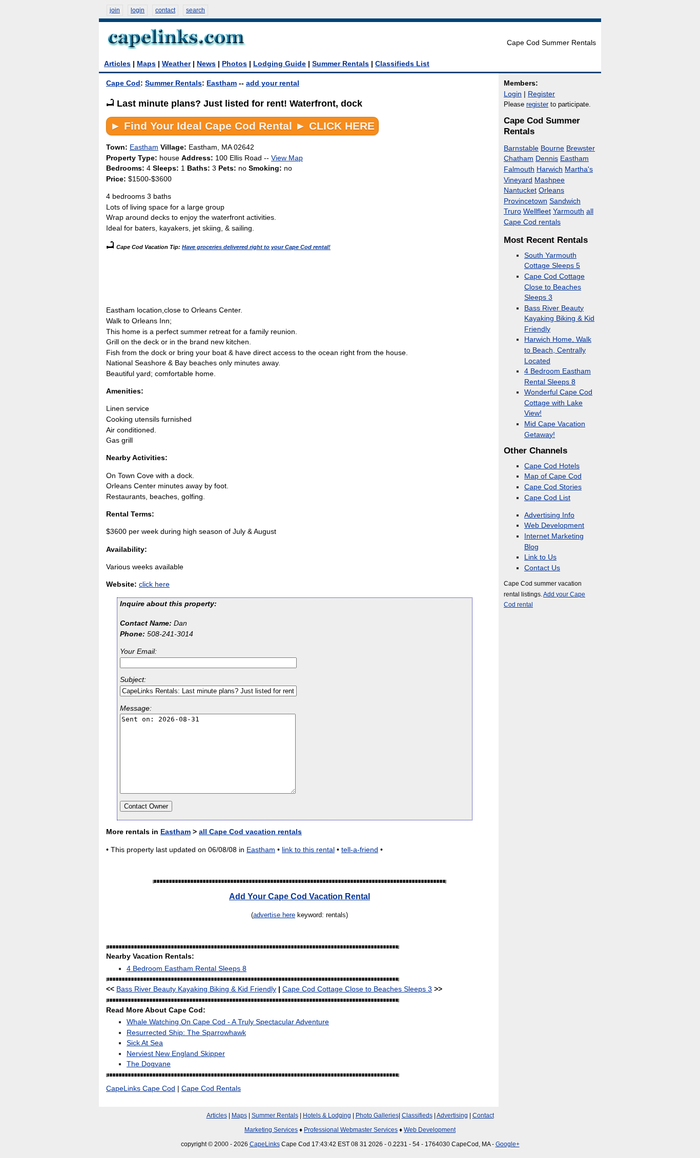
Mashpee (549, 180)
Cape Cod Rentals (211, 1088)
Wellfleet (537, 211)
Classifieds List (402, 64)
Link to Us (540, 557)
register (537, 104)
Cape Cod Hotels (552, 466)
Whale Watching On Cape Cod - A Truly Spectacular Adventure (228, 1022)
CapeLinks (265, 1144)
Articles (117, 64)
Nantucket (520, 190)
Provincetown (525, 201)
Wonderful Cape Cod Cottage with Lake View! (558, 402)
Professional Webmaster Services (351, 1129)
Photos (234, 64)
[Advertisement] (292, 276)
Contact (483, 1115)
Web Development (554, 525)
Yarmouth (568, 211)
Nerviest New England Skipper (176, 1054)
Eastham (222, 83)
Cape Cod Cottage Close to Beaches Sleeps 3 (357, 989)
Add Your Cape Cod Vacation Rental (299, 896)
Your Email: (138, 651)
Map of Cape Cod (553, 476)
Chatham (518, 158)
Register (541, 94)
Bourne (552, 148)
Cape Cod (123, 83)
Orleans (551, 190)
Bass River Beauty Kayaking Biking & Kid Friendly (196, 989)
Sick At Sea (145, 1043)
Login (513, 94)
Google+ (508, 1144)
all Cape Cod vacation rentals (250, 832)
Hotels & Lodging (327, 1115)
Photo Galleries (377, 1115)
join (115, 10)
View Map (287, 158)
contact (165, 10)
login (138, 10)
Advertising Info (549, 515)
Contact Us (542, 568)
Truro (512, 211)
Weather (176, 64)
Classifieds (417, 1115)
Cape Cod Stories (553, 487)
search (195, 10)
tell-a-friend (359, 850)
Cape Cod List (547, 498)
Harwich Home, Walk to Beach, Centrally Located (557, 350)
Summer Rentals (340, 64)
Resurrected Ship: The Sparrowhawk (186, 1033)
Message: (136, 708)
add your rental (272, 83)
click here (154, 584)
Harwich (550, 169)
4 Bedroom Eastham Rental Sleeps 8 (186, 969)
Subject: (133, 680)
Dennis (547, 158)
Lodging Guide (279, 64)
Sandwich (565, 201)
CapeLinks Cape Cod (140, 1088)
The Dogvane (149, 1064)
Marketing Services (271, 1129)
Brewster (580, 148)
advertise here (274, 915)
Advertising (452, 1115)
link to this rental (308, 850)
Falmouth (519, 169)
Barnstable (521, 148)
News (206, 64)
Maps (146, 64)
